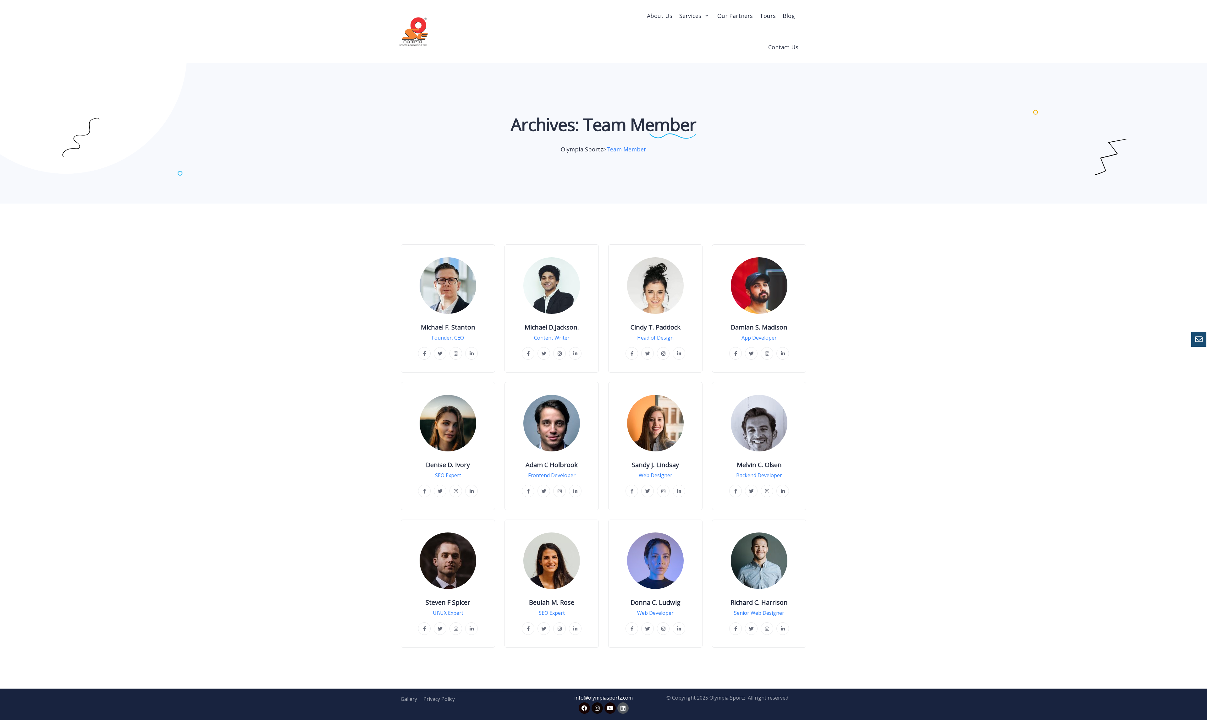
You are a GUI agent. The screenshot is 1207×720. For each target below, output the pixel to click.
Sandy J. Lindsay (655, 465)
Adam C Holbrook (552, 465)
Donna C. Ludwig (656, 602)
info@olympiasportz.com (603, 697)
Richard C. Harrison (759, 602)
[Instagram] (597, 708)
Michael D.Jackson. (552, 327)
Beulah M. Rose (551, 602)
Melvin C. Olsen (759, 465)
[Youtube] (610, 708)
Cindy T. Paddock (656, 327)
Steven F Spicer (448, 602)
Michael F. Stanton (448, 327)
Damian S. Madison (759, 327)
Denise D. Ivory (448, 465)
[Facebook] (584, 708)
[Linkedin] (623, 708)
